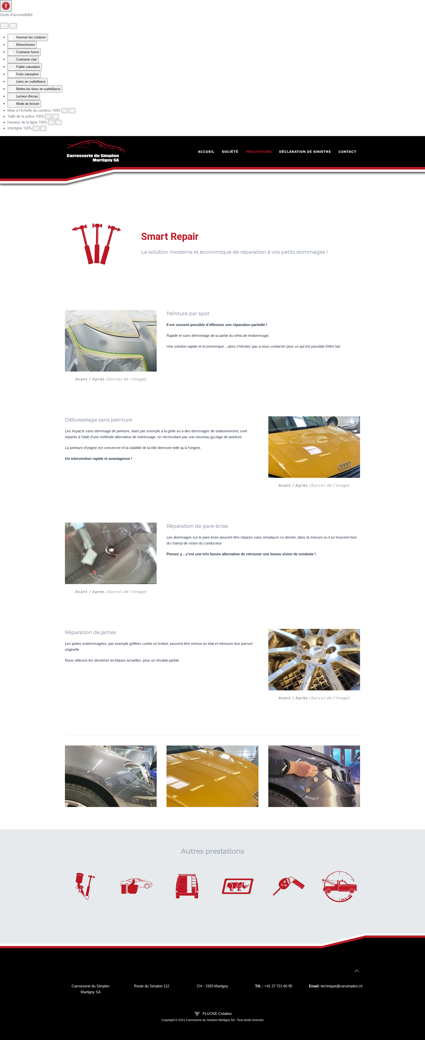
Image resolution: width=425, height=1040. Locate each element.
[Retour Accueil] (95, 151)
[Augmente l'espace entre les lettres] (43, 128)
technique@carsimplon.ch (342, 986)
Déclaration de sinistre (305, 152)
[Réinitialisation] (4, 26)
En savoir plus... (85, 892)
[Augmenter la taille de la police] (55, 116)
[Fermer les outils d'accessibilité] (13, 26)
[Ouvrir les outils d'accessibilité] (6, 6)
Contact (347, 152)
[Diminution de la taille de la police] (48, 116)
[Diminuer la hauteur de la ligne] (51, 122)
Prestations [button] (259, 152)
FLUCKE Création (217, 1013)
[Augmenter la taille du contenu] (72, 110)
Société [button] (230, 152)
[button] (356, 970)
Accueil (206, 152)
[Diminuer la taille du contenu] (64, 110)
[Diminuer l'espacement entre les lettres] (36, 128)
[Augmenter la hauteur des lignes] (58, 122)
